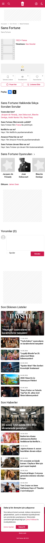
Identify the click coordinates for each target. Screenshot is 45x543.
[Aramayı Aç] (8, 3)
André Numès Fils (15, 117)
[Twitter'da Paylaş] (14, 92)
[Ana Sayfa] (22, 3)
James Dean (14, 184)
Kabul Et (22, 527)
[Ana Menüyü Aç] (3, 3)
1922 (18, 40)
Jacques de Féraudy (9, 115)
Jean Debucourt (24, 115)
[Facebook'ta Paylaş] (10, 92)
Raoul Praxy (28, 117)
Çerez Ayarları (9, 527)
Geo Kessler (31, 44)
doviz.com (22, 533)
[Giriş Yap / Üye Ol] (36, 3)
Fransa (24, 40)
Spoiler (12, 253)
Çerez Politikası (31, 519)
